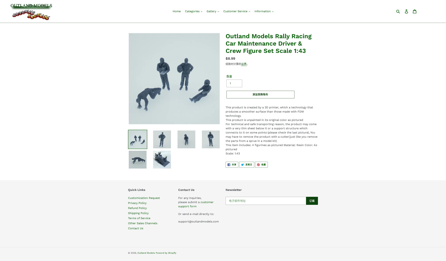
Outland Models (146, 253)
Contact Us (135, 228)
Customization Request (144, 198)
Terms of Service (139, 218)
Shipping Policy (138, 213)
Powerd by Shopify (166, 253)
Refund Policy (137, 208)
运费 (244, 64)
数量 (229, 76)
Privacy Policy (137, 203)
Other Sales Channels (142, 223)
